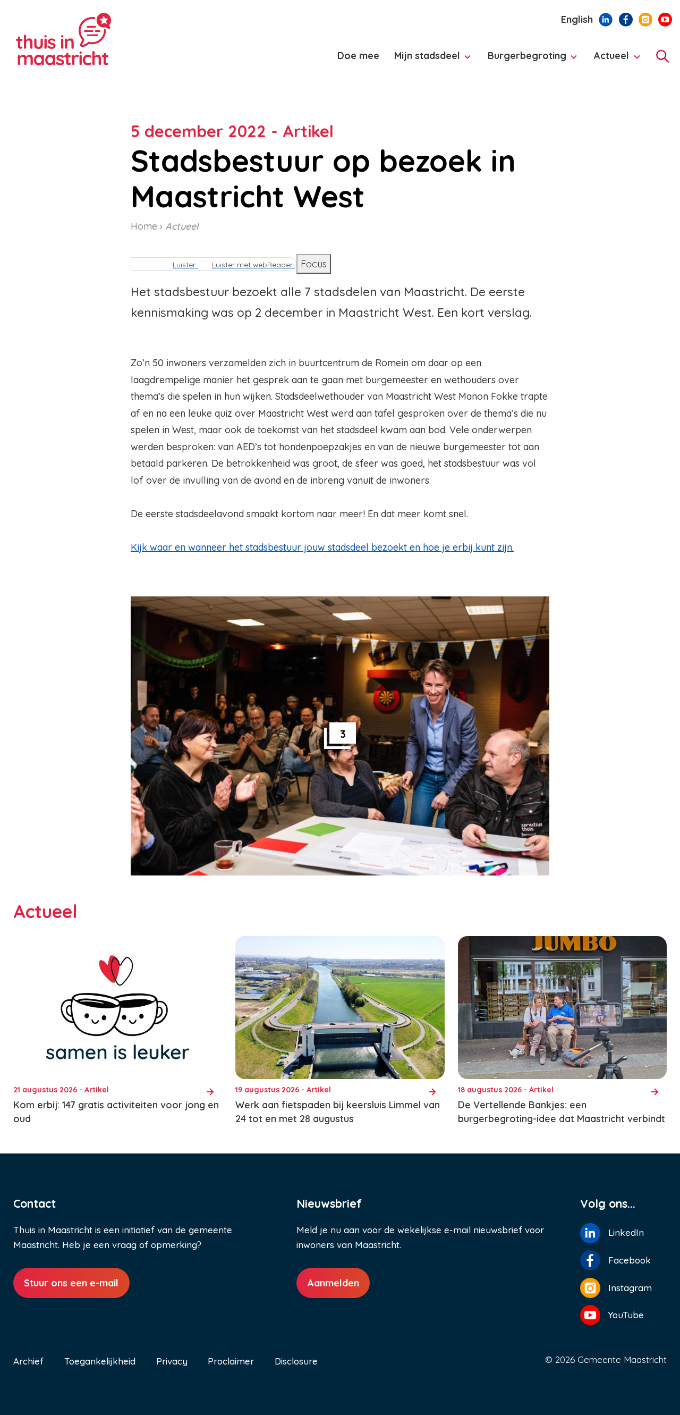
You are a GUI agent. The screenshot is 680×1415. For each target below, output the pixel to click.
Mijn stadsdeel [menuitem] (424, 60)
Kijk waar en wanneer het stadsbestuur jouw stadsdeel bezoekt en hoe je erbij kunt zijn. (322, 547)
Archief (28, 1361)
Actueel (181, 226)
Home (144, 226)
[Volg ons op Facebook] (626, 18)
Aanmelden (333, 1283)
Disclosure (296, 1361)
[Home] (101, 39)
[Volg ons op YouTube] (665, 18)
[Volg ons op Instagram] (645, 18)
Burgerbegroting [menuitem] (524, 60)
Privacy (172, 1361)
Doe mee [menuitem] (358, 55)
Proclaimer (231, 1361)
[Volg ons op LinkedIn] (606, 18)
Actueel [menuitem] (608, 60)
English (577, 19)
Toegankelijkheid (99, 1361)
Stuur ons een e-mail (71, 1283)
